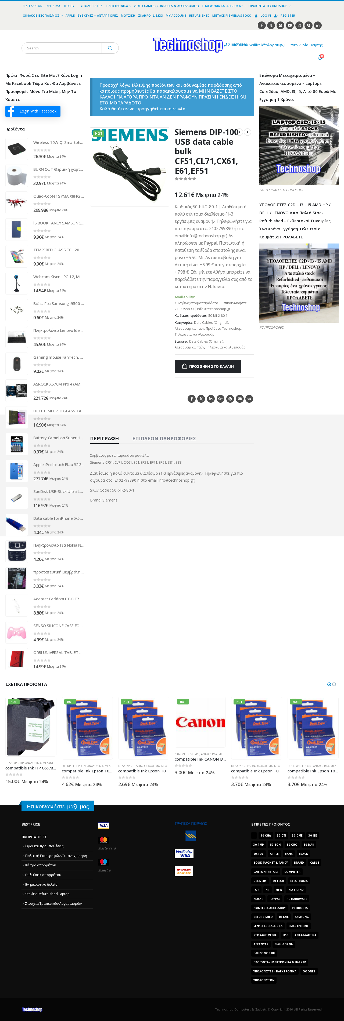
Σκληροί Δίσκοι (150, 15)
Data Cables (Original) (211, 322)
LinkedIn (211, 399)
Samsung (302, 917)
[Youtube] (290, 25)
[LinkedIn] (318, 25)
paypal (275, 899)
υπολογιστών (263, 980)
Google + (220, 399)
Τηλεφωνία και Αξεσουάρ (222, 6)
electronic (299, 881)
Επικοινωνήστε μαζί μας (58, 806)
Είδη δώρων (284, 944)
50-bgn (275, 844)
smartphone (299, 926)
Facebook (191, 399)
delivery (260, 881)
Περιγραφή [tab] (104, 438)
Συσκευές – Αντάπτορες (97, 15)
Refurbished (199, 15)
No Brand (296, 890)
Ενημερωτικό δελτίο (41, 884)
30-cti (281, 835)
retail (284, 917)
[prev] (239, 132)
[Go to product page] (16, 149)
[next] (247, 132)
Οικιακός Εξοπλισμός (41, 15)
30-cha (266, 835)
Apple (70, 15)
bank (289, 854)
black (303, 854)
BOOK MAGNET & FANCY (270, 862)
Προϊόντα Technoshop (268, 6)
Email (239, 399)
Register (288, 15)
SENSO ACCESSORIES (267, 926)
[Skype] (308, 25)
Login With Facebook (38, 111)
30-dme (297, 835)
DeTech (278, 881)
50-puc (258, 854)
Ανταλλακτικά (305, 935)
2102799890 (227, 44)
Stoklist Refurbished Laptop (47, 894)
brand (299, 862)
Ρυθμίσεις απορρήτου (43, 875)
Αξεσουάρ (260, 944)
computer (292, 872)
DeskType (11, 766)
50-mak (309, 844)
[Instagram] (299, 25)
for (256, 890)
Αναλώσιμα (39, 766)
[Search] (110, 48)
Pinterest (230, 399)
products (300, 908)
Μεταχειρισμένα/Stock (231, 15)
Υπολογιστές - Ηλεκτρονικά (274, 971)
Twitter (201, 399)
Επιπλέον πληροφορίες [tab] (164, 438)
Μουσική (128, 15)
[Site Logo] (138, 33)
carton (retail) (265, 872)
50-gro (292, 844)
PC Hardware (296, 899)
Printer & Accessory (269, 908)
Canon (123, 754)
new (279, 890)
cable (314, 862)
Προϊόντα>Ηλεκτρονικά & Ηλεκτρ (279, 962)
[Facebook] (262, 25)
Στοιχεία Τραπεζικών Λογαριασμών (53, 903)
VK (249, 399)
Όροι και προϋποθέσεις (44, 846)
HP (268, 890)
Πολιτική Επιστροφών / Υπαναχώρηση (56, 855)
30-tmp (258, 844)
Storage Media (265, 935)
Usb (285, 935)
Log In (266, 15)
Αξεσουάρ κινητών (189, 328)
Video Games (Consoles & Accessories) (166, 6)
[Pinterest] (280, 25)
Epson (24, 766)
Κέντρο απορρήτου (40, 865)
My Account (176, 15)
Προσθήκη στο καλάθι (211, 366)
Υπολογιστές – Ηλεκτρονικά (104, 6)
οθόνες (309, 971)
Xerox (292, 744)
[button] (162, 199)
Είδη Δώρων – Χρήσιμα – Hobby (49, 6)
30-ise (313, 835)
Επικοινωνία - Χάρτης (305, 45)
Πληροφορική (264, 953)
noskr (258, 899)
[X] (271, 25)
